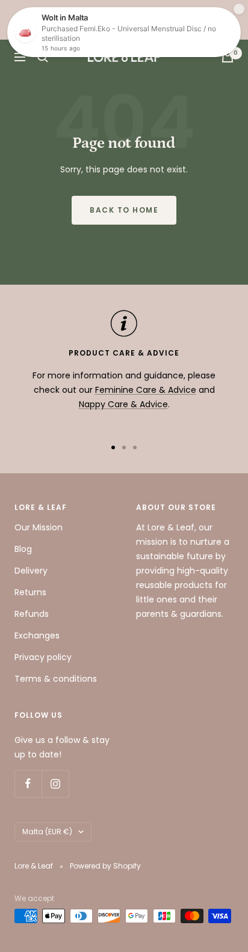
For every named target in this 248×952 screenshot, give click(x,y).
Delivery (31, 571)
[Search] (42, 57)
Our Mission (38, 527)
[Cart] (228, 57)
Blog (23, 549)
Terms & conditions (55, 679)
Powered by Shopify (105, 866)
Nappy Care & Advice (123, 404)
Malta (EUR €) (47, 831)
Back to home (124, 210)
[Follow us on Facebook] (28, 783)
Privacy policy (43, 657)
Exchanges (37, 635)
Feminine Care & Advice (145, 390)
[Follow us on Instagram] (55, 783)
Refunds (31, 614)
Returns (30, 592)
